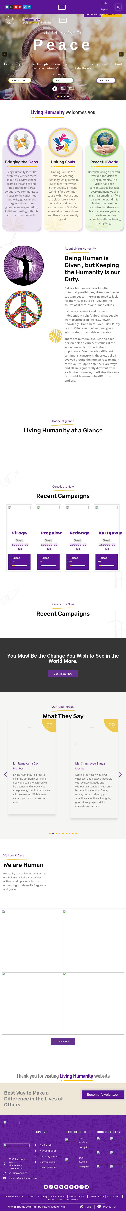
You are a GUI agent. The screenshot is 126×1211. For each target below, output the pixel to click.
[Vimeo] (86, 1187)
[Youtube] (16, 7)
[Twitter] (25, 7)
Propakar (51, 532)
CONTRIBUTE (112, 14)
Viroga (19, 532)
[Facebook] (7, 7)
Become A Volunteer (103, 1095)
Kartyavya (111, 532)
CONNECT (91, 14)
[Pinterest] (20, 7)
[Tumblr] (76, 1187)
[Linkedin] (29, 7)
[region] (63, 54)
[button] (118, 7)
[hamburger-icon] (62, 7)
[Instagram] (11, 7)
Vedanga (80, 532)
